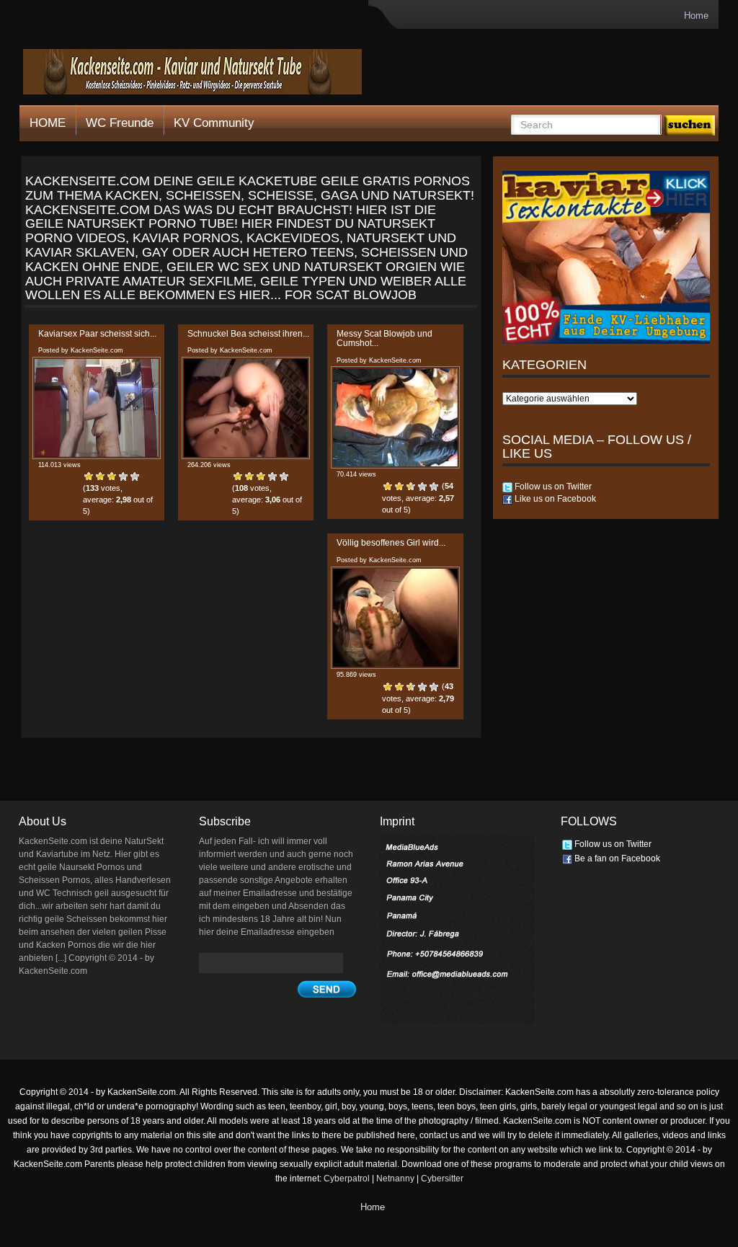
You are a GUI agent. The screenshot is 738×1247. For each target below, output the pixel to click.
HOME (48, 123)
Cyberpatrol (347, 1178)
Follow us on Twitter (552, 487)
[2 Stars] (100, 476)
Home (696, 15)
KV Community (214, 123)
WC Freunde (120, 123)
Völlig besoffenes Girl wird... (391, 543)
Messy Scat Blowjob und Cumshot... (384, 338)
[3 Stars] (111, 476)
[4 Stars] (123, 476)
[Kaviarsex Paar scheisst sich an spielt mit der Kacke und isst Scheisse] (96, 408)
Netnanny (395, 1178)
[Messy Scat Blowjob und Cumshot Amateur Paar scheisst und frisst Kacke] (395, 417)
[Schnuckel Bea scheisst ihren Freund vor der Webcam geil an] (245, 408)
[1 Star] (88, 476)
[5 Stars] (135, 476)
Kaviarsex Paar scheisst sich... (97, 334)
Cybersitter (442, 1178)
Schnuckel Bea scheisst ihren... (248, 334)
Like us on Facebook (554, 499)
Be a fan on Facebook (616, 858)
